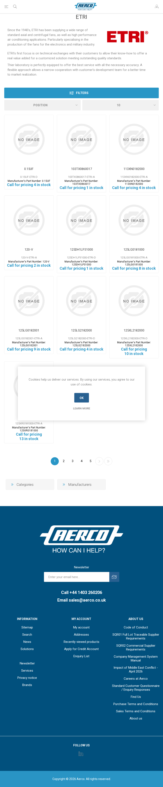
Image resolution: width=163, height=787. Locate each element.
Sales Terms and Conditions (135, 711)
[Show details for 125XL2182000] (134, 300)
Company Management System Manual (136, 658)
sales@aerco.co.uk (87, 600)
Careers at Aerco (136, 679)
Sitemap (27, 627)
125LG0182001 (28, 330)
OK (82, 397)
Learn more (81, 408)
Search (27, 635)
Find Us (136, 697)
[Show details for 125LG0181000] (134, 220)
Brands (27, 685)
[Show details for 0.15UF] (28, 139)
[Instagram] (80, 753)
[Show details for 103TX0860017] (81, 139)
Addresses (81, 635)
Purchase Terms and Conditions (135, 704)
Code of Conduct (136, 627)
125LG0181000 (134, 249)
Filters (82, 93)
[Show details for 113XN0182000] (134, 139)
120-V (29, 249)
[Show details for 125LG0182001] (28, 300)
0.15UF (29, 169)
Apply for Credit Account (81, 649)
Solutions (27, 649)
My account (81, 627)
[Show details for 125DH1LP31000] (81, 220)
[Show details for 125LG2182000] (81, 300)
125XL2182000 (134, 330)
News (27, 642)
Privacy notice (27, 678)
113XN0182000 (134, 169)
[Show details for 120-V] (28, 220)
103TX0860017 (81, 169)
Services (27, 670)
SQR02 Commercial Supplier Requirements (135, 647)
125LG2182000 (81, 330)
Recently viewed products (81, 642)
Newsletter (27, 663)
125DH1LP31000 (81, 249)
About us (135, 718)
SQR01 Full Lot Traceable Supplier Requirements (135, 636)
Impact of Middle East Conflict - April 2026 (136, 669)
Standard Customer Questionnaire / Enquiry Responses (136, 688)
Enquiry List (81, 656)
